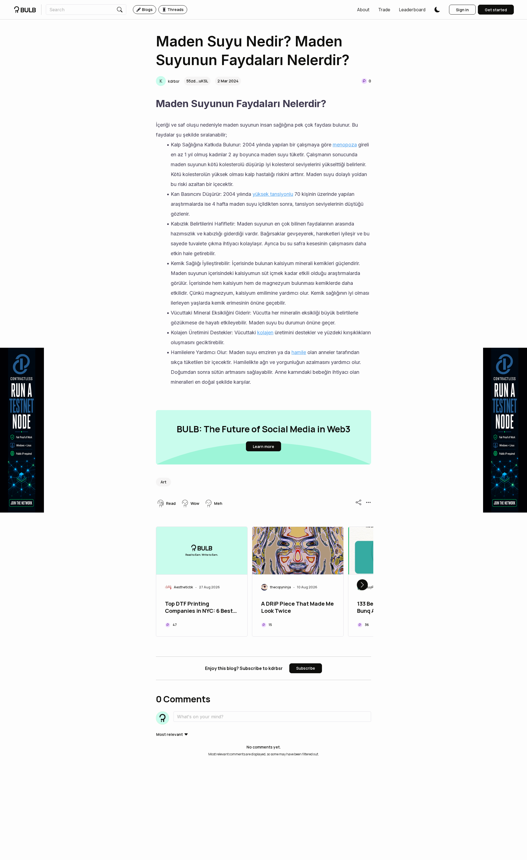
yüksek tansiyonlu (273, 194)
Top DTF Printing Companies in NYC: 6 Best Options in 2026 (199, 608)
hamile (298, 352)
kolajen (265, 332)
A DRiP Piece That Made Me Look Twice (297, 607)
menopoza (345, 144)
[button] (363, 9)
